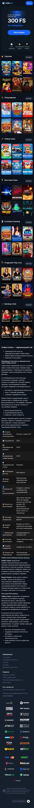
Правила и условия (9, 675)
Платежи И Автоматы (13, 358)
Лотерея (5, 665)
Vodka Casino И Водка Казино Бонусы (19, 356)
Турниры (5, 662)
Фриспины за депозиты (10, 667)
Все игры (28, 57)
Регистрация (19, 32)
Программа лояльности (10, 660)
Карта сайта (7, 682)
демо (6, 75)
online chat (16, 693)
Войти (29, 3)
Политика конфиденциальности (13, 680)
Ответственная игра (9, 677)
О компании (6, 657)
